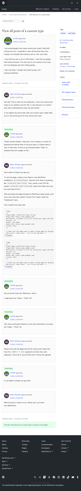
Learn (43, 441)
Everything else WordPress (18, 14)
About (4, 441)
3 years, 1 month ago (19, 41)
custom (63, 33)
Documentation (47, 445)
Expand (9, 235)
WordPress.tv (47, 451)
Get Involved (66, 441)
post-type (71, 33)
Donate (65, 448)
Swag (64, 451)
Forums (4, 9)
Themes (25, 445)
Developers (45, 448)
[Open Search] (72, 3)
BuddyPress (7, 468)
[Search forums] (23, 21)
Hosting (5, 448)
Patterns (25, 451)
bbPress (6, 465)
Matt (5, 461)
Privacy (4, 451)
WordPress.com (8, 458)
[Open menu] (78, 3)
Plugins (24, 448)
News (4, 445)
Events (63, 445)
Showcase (25, 441)
